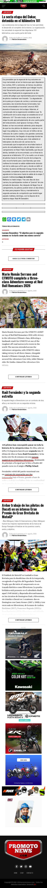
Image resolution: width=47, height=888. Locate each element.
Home (15, 873)
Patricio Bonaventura (19, 39)
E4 (35, 884)
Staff (22, 873)
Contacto (30, 873)
